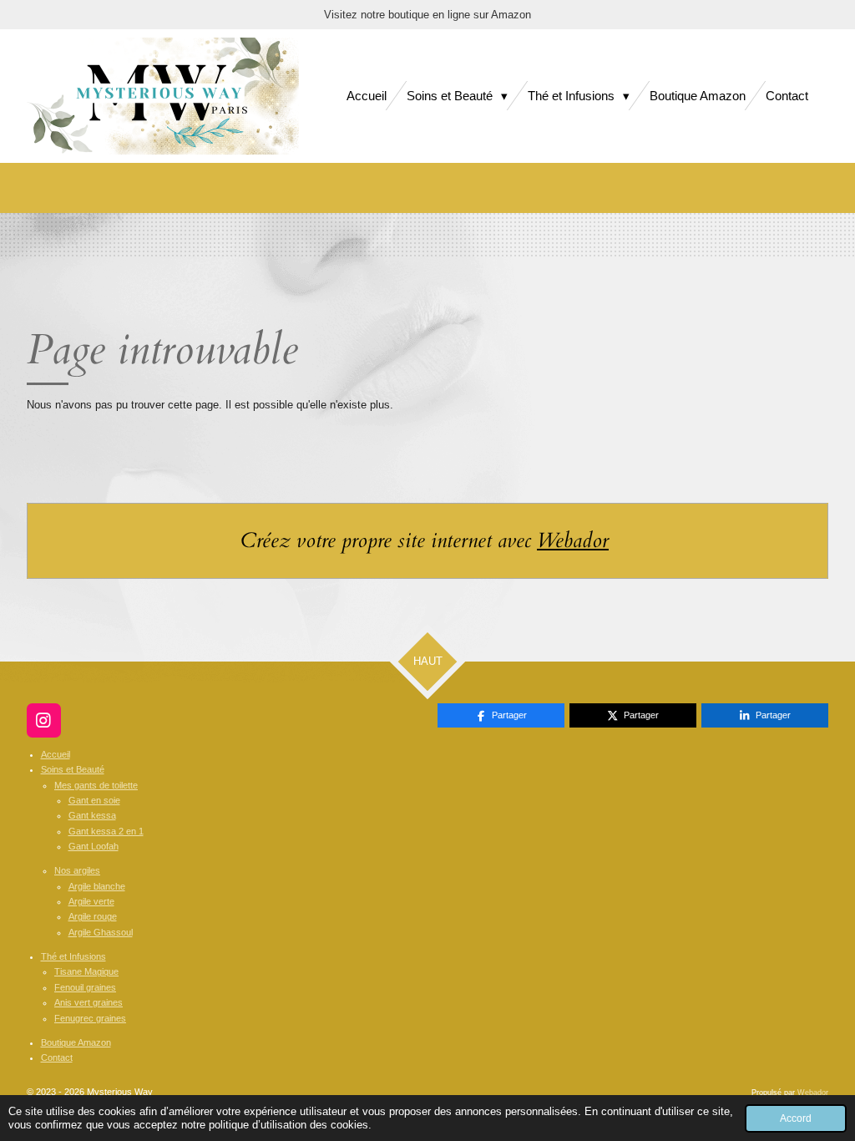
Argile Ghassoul (100, 932)
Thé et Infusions (73, 956)
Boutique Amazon (76, 1042)
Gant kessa (92, 815)
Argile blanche (96, 886)
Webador (573, 541)
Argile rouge (92, 916)
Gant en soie (94, 800)
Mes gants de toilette (96, 785)
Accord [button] (796, 1118)
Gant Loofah (93, 846)
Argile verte (91, 901)
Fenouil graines (85, 987)
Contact (57, 1057)
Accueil (55, 754)
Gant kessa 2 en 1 (106, 831)
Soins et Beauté (72, 769)
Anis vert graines (88, 1002)
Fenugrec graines (90, 1018)
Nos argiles (77, 870)
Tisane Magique (86, 971)
